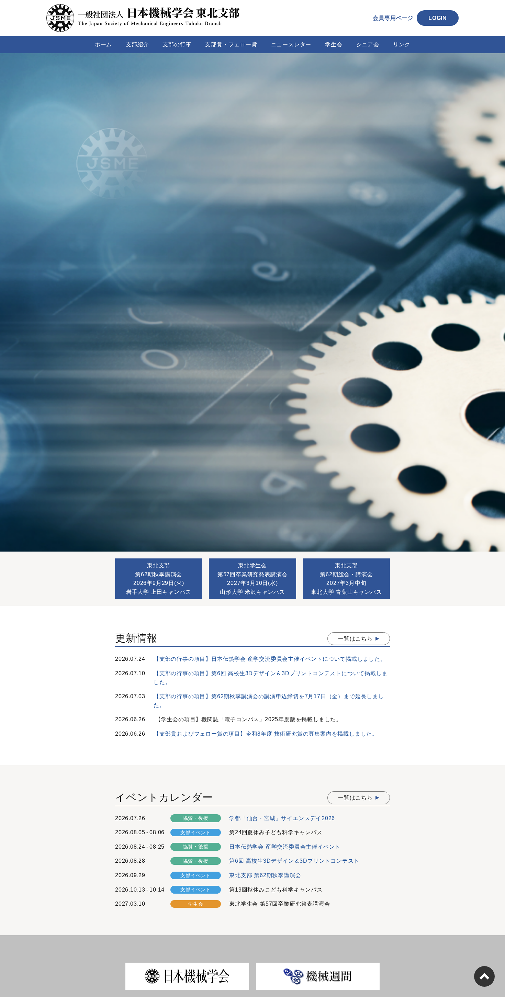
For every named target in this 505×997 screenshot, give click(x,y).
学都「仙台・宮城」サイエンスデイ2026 (282, 818)
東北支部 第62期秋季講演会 (265, 875)
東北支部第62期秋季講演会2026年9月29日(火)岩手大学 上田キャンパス (158, 579)
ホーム (103, 44)
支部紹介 (137, 44)
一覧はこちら (355, 639)
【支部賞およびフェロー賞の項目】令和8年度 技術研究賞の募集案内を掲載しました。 (266, 734)
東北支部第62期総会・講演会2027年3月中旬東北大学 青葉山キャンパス (346, 579)
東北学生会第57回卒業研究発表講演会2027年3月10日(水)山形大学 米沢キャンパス (252, 579)
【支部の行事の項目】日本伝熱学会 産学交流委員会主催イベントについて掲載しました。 (270, 659)
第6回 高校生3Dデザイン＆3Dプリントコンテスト (294, 861)
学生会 (333, 44)
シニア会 (367, 44)
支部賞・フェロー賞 (231, 44)
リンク (401, 44)
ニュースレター (291, 44)
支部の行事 (176, 44)
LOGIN (437, 18)
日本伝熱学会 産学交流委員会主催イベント (284, 847)
